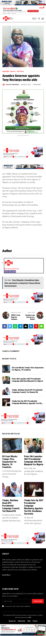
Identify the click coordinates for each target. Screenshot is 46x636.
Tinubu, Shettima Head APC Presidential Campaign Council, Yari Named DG (27, 391)
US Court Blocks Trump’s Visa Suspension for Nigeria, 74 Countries (28, 369)
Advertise (21, 621)
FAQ (28, 621)
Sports (12, 71)
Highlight (5, 71)
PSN (30, 617)
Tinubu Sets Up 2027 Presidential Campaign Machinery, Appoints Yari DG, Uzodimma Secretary (27, 403)
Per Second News (12, 84)
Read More (6, 575)
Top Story (20, 71)
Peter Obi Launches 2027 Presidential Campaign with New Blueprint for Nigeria (27, 380)
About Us (12, 621)
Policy (35, 621)
